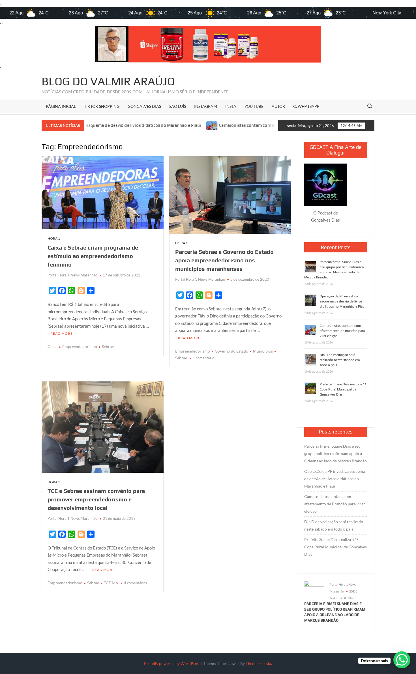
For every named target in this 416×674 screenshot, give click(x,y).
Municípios (263, 351)
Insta (230, 106)
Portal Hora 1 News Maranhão (72, 275)
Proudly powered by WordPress (172, 663)
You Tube (254, 106)
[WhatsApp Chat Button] (401, 659)
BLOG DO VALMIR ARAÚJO (108, 81)
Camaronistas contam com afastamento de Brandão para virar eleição (246, 125)
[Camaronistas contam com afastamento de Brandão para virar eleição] (171, 125)
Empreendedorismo (79, 346)
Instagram (205, 106)
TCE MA (111, 582)
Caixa (52, 346)
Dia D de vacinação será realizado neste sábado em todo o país (340, 360)
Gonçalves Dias (144, 106)
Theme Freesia (258, 663)
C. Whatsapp (306, 106)
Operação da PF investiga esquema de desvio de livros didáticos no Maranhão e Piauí (342, 301)
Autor (278, 106)
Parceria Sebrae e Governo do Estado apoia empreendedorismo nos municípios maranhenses (224, 260)
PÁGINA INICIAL (61, 106)
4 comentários (135, 583)
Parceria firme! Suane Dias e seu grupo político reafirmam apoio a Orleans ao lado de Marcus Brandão (335, 453)
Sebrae (108, 346)
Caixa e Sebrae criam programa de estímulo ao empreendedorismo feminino (93, 256)
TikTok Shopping (101, 106)
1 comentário (203, 358)
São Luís (177, 106)
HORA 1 (54, 238)
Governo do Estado (231, 351)
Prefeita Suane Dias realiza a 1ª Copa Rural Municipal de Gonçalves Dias (343, 389)
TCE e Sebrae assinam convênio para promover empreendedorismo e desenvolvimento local (96, 499)
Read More (61, 333)
